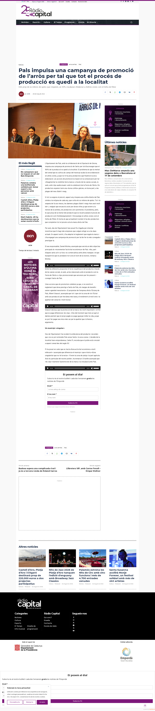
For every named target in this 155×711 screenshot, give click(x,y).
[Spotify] (126, 1)
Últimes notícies (115, 142)
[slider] (96, 265)
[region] (27, 696)
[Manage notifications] (145, 705)
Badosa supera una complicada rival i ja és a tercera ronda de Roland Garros (38, 469)
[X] (110, 92)
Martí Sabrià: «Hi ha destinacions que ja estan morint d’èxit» (30, 219)
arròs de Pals (73, 64)
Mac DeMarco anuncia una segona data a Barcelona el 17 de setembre (120, 173)
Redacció (117, 247)
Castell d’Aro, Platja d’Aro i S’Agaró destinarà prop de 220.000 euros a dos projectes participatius (30, 205)
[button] (131, 22)
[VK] (129, 92)
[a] (56, 604)
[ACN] (22, 94)
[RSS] (73, 623)
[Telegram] (128, 1)
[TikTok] (130, 1)
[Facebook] (121, 1)
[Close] (48, 686)
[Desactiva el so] (92, 265)
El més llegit (27, 163)
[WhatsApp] (115, 92)
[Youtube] (132, 1)
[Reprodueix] (48, 265)
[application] (72, 265)
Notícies (21, 65)
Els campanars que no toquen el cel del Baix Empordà (30, 174)
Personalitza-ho (15, 702)
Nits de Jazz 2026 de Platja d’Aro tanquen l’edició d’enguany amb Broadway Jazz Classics (124, 256)
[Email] (124, 92)
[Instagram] (123, 1)
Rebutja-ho (29, 702)
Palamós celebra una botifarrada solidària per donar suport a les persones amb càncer (29, 188)
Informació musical (109, 167)
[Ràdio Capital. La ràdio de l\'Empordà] (36, 11)
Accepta (42, 702)
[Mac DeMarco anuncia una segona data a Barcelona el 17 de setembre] (120, 155)
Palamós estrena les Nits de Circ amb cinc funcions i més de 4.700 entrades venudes (125, 271)
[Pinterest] (134, 92)
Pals (80, 64)
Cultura (23, 169)
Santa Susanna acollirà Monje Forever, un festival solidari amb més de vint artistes (125, 285)
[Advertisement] (77, 42)
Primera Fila (118, 168)
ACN (28, 94)
